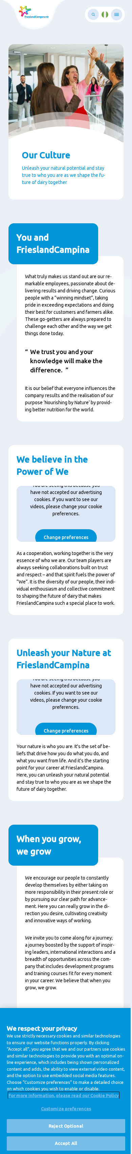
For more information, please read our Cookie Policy (63, 1095)
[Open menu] (116, 14)
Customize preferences (66, 1108)
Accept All (66, 1143)
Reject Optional (66, 1126)
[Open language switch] (105, 14)
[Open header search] (93, 14)
